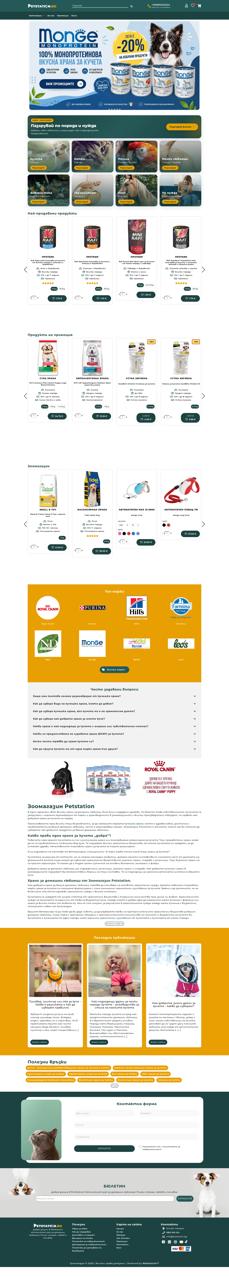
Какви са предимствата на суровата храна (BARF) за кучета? (78, 733)
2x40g (150, 406)
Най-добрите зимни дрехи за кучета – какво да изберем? (173, 1005)
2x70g (195, 406)
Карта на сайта (129, 1224)
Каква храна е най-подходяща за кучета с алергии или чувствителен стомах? (90, 726)
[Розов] (120, 533)
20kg (106, 541)
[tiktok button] (186, 1241)
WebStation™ (150, 1263)
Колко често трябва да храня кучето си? (63, 741)
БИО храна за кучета (155, 1074)
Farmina (181, 624)
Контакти (122, 1244)
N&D (48, 659)
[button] (131, 6)
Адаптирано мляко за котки (45, 1074)
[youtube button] (181, 1241)
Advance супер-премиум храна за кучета (140, 1068)
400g (54, 289)
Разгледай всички (180, 127)
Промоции (63, 15)
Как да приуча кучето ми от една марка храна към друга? (75, 749)
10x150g (150, 285)
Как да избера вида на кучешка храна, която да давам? (73, 703)
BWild (136, 659)
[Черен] (124, 533)
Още (114, 1085)
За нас (50, 15)
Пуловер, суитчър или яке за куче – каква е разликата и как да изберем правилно (55, 1004)
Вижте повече (114, 923)
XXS (121, 525)
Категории (35, 15)
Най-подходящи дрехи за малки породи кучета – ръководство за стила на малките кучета (114, 1004)
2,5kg (45, 406)
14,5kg (61, 406)
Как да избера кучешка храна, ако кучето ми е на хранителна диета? (84, 711)
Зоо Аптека (122, 1238)
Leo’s (181, 659)
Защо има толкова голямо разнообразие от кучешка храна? (77, 696)
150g (140, 285)
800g (62, 289)
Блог (74, 15)
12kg (106, 406)
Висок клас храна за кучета (135, 1080)
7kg (62, 538)
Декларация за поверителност (89, 1244)
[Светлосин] (138, 533)
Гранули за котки (169, 1080)
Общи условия (79, 1228)
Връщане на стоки (82, 1238)
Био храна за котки (124, 1074)
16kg (52, 406)
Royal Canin (47, 624)
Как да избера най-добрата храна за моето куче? (69, 718)
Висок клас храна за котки (96, 1080)
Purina (92, 624)
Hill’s (136, 624)
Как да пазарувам (81, 1232)
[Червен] (129, 533)
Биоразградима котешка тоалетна (50, 1080)
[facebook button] (163, 1241)
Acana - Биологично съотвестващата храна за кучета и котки (68, 1068)
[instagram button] (175, 1241)
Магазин (120, 1235)
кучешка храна (134, 823)
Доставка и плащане (83, 1235)
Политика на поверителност (88, 1241)
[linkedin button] (169, 1241)
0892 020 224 (173, 1232)
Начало (120, 1228)
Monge (92, 659)
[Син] (133, 533)
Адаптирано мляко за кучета (88, 1074)
